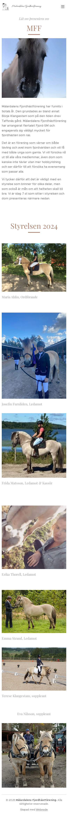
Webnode (42, 809)
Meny (62, 6)
